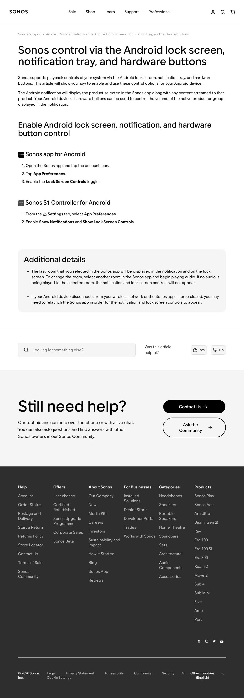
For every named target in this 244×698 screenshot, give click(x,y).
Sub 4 (199, 584)
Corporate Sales (68, 532)
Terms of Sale (30, 562)
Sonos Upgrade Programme (67, 521)
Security (168, 673)
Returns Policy (31, 536)
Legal (51, 673)
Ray (197, 531)
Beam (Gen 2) (206, 522)
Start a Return (30, 527)
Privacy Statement (80, 673)
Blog (93, 562)
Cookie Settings (59, 677)
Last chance (64, 495)
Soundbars (168, 536)
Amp (198, 610)
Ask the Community (190, 427)
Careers (96, 522)
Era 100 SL (203, 548)
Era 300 (201, 557)
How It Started (101, 553)
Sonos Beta (63, 541)
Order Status (29, 504)
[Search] (223, 12)
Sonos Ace (204, 504)
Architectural (171, 553)
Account (25, 495)
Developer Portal (139, 518)
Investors (97, 531)
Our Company (101, 495)
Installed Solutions (132, 498)
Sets (163, 545)
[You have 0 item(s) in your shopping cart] (232, 12)
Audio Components (171, 565)
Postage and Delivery (29, 516)
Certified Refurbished (64, 507)
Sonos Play (204, 495)
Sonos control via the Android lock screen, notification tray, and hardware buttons (124, 34)
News (93, 504)
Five (198, 601)
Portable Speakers (167, 516)
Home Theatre (172, 527)
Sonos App (98, 571)
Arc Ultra (202, 513)
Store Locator (30, 545)
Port (198, 619)
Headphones (170, 495)
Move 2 (201, 575)
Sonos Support (30, 34)
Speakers (167, 504)
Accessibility (114, 673)
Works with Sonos (139, 536)
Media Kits (98, 513)
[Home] (18, 12)
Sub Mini (202, 592)
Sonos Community (28, 574)
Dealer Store (135, 509)
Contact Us (190, 406)
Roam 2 (201, 566)
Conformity (143, 673)
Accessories (170, 576)
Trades (130, 527)
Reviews (96, 580)
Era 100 (201, 540)
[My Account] (213, 12)
